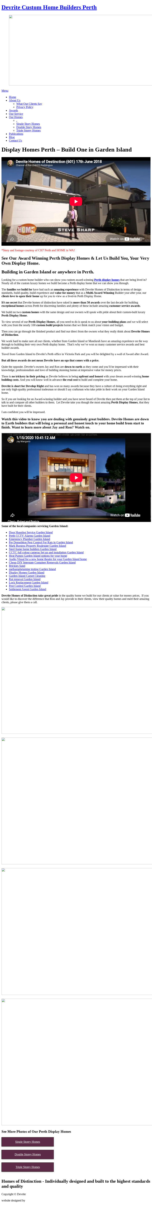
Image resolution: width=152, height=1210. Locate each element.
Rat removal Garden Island (24, 579)
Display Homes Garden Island (26, 572)
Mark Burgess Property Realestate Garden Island (37, 545)
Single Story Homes (28, 123)
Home (12, 97)
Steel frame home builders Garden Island (33, 549)
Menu (4, 90)
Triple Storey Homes (28, 130)
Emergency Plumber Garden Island (29, 539)
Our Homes (16, 117)
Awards (13, 110)
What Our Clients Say (29, 103)
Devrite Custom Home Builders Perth (49, 7)
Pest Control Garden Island (25, 585)
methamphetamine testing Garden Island (32, 569)
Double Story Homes (28, 127)
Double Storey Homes (28, 1154)
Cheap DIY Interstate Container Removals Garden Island (42, 562)
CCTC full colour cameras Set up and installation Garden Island (46, 552)
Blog (12, 137)
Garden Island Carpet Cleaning (27, 575)
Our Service (16, 113)
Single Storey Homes (27, 1141)
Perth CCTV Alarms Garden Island (29, 535)
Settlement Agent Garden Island (27, 589)
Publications (16, 133)
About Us (14, 100)
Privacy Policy (24, 107)
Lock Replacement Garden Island (28, 582)
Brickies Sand (17, 565)
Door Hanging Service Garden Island (31, 532)
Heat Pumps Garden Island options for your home (38, 555)
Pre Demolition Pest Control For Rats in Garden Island (41, 542)
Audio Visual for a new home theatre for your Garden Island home (48, 559)
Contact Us (15, 140)
